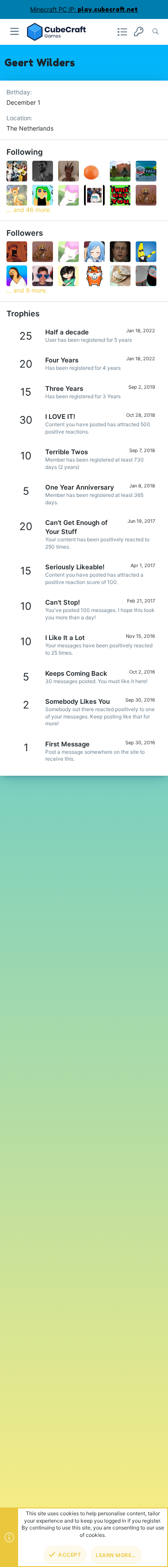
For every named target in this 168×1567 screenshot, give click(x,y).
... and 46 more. (28, 209)
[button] (15, 31)
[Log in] (138, 32)
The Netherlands (29, 128)
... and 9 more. (26, 290)
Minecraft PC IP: (84, 9)
